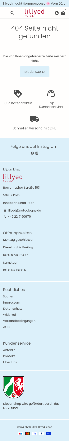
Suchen (8, 296)
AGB (6, 327)
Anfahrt (9, 350)
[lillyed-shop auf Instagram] (36, 153)
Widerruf (9, 315)
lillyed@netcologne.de (22, 210)
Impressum (11, 302)
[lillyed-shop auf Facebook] (32, 153)
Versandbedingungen (19, 321)
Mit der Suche (35, 71)
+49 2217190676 (17, 216)
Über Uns (10, 362)
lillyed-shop (45, 427)
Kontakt (9, 356)
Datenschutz (12, 308)
